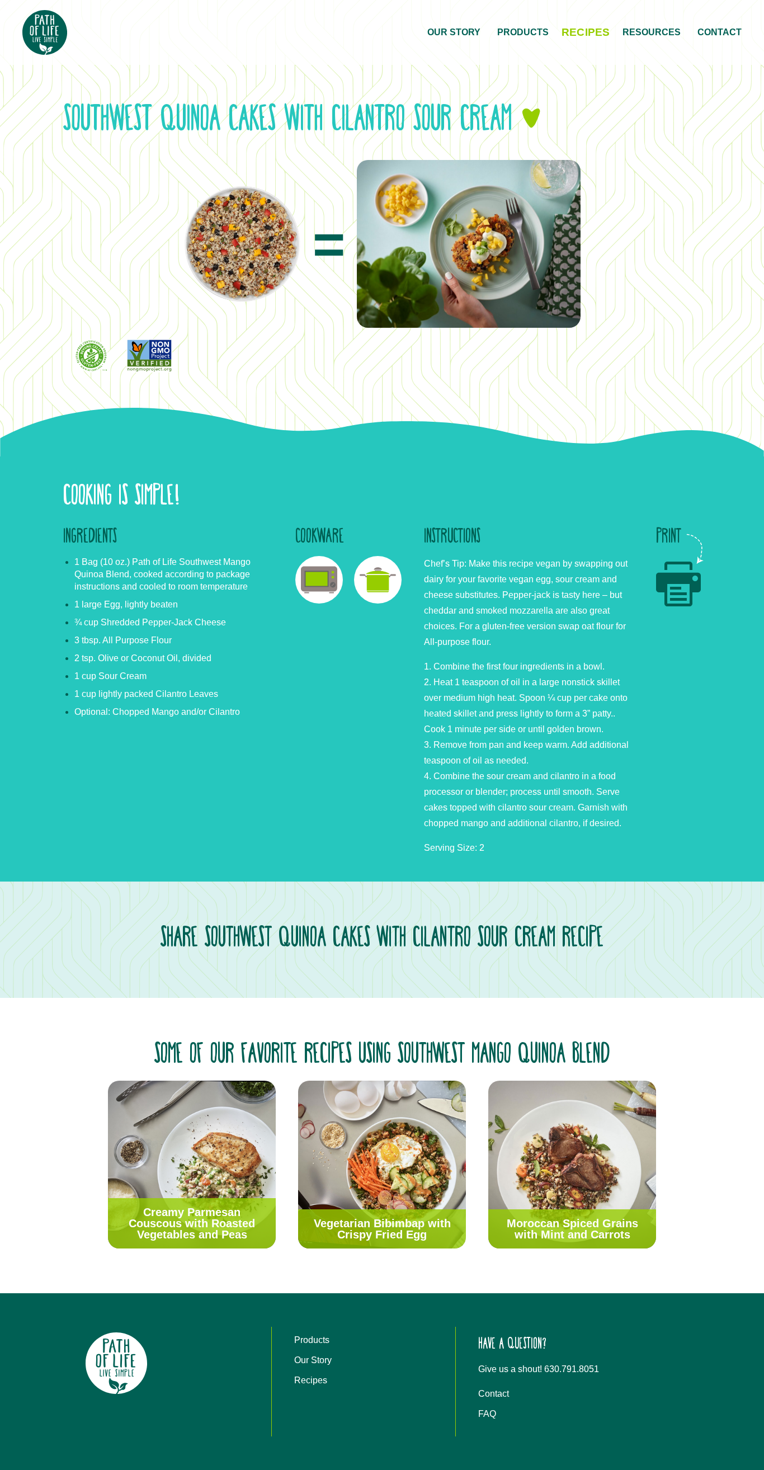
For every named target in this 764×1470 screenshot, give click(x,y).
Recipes (586, 31)
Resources (651, 32)
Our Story (453, 32)
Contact (719, 32)
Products (523, 32)
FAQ (487, 1414)
